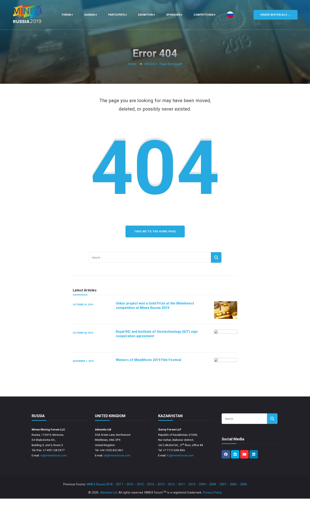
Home (132, 64)
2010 (192, 484)
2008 (212, 484)
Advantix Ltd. (109, 492)
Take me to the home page (155, 231)
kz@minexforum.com (180, 455)
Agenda (89, 14)
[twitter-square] (235, 454)
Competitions (203, 14)
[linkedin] (253, 454)
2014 (150, 484)
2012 (171, 484)
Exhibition (145, 14)
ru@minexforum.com (53, 455)
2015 (140, 484)
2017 (119, 484)
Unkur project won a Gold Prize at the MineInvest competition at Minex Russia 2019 (155, 305)
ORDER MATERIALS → (275, 14)
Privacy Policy (212, 492)
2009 (202, 484)
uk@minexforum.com (117, 455)
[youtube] (244, 454)
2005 (243, 484)
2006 (233, 484)
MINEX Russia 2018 (100, 484)
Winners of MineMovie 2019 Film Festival (148, 360)
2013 (161, 484)
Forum (66, 14)
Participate (116, 14)
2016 (130, 484)
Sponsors (173, 14)
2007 (223, 484)
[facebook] (226, 454)
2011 (181, 484)
